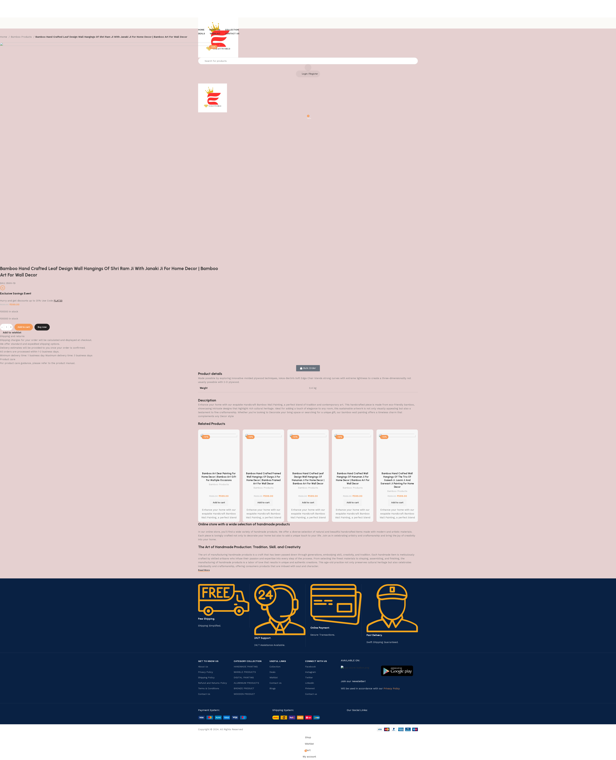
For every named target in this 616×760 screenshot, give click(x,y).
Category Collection (247, 661)
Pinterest (310, 688)
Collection (275, 666)
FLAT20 (58, 300)
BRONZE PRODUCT (244, 688)
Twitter (309, 677)
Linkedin (309, 683)
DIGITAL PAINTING (244, 677)
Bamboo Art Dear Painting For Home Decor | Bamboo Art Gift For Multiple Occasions (218, 477)
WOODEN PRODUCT (244, 694)
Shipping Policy (206, 677)
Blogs (273, 688)
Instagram (310, 672)
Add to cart (24, 327)
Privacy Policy (205, 672)
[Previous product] (1, 41)
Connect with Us (316, 661)
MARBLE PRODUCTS (245, 672)
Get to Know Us (208, 661)
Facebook (310, 666)
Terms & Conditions (208, 688)
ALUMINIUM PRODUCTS (246, 683)
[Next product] (8, 41)
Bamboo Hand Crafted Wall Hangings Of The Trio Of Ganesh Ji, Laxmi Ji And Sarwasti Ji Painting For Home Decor (397, 480)
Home (4, 36)
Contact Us (204, 694)
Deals (272, 672)
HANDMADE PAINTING (246, 666)
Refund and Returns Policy (212, 683)
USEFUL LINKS (278, 661)
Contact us (311, 694)
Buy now (42, 327)
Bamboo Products (22, 36)
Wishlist (274, 677)
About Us (203, 666)
